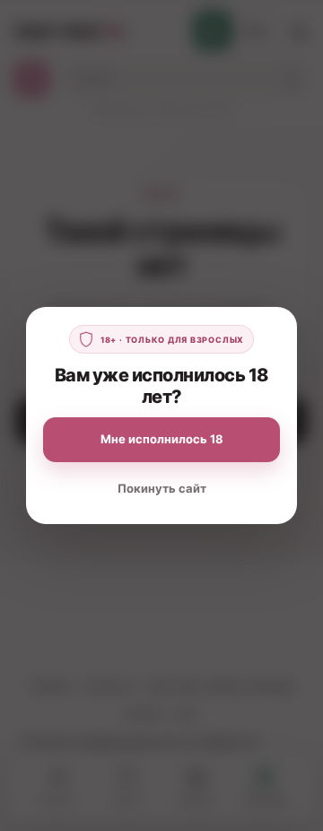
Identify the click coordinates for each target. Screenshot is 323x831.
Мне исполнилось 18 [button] (161, 439)
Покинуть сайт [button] (162, 488)
